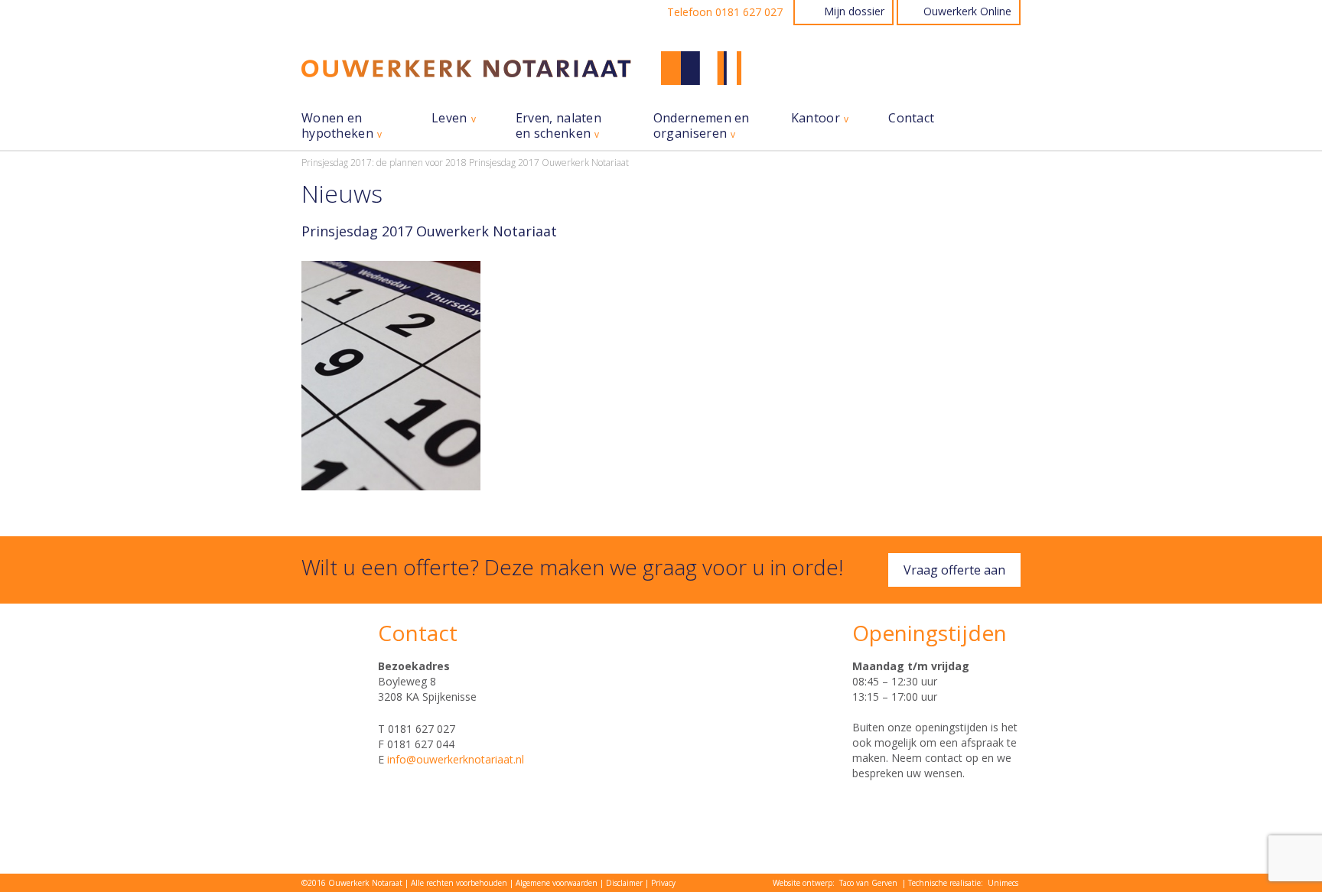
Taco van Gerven (868, 882)
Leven (449, 118)
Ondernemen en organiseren (701, 126)
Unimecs (1003, 882)
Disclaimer (624, 882)
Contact (911, 118)
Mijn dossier (854, 11)
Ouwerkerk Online (967, 11)
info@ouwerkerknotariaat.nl (455, 759)
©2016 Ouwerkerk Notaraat (351, 882)
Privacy (663, 882)
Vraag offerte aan (954, 570)
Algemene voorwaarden (557, 882)
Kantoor (815, 118)
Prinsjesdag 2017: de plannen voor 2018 (384, 162)
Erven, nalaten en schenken (558, 126)
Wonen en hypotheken (337, 126)
